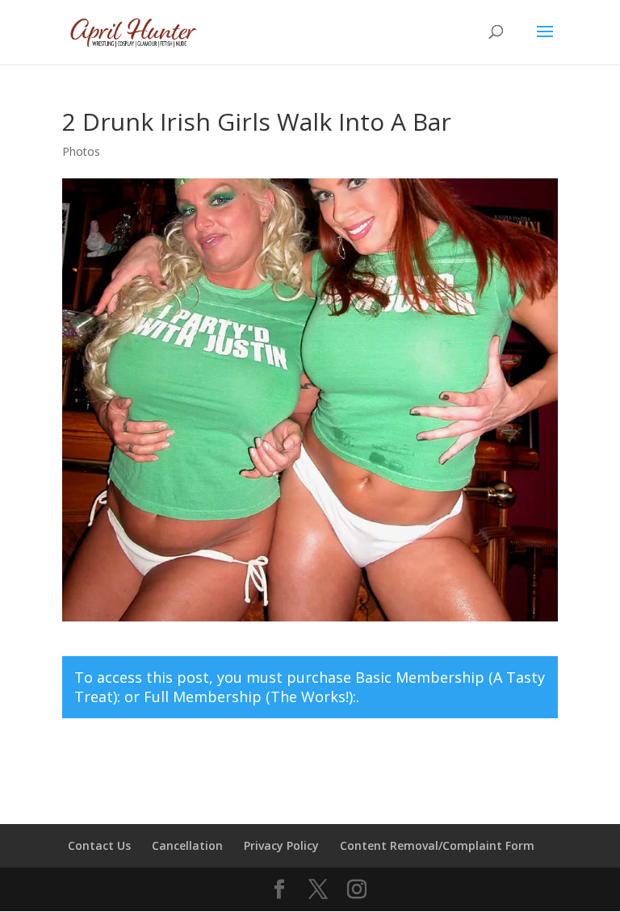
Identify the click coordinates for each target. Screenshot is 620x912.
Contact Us (99, 845)
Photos (81, 151)
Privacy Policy (281, 845)
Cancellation (187, 845)
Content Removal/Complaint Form (437, 845)
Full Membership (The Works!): (250, 696)
